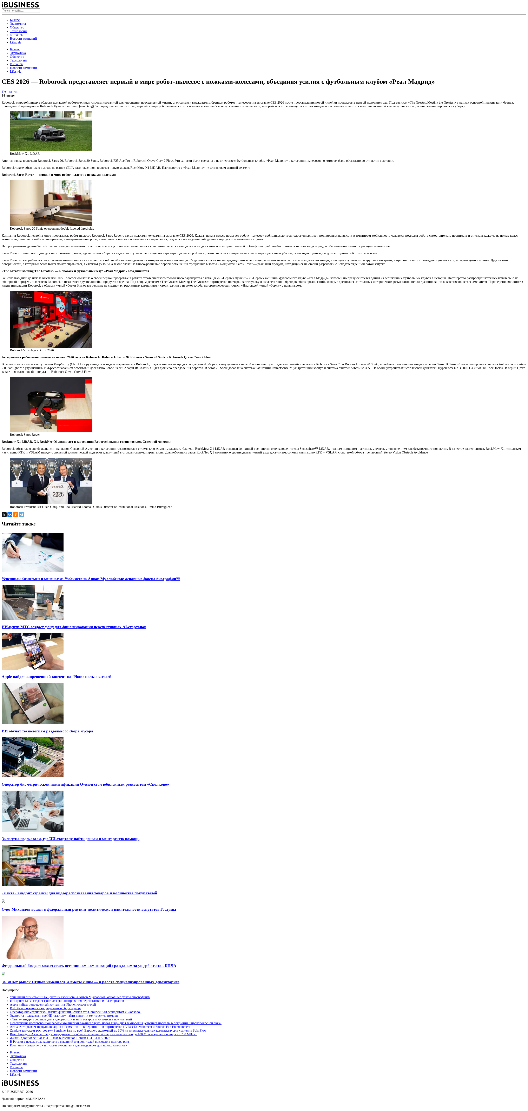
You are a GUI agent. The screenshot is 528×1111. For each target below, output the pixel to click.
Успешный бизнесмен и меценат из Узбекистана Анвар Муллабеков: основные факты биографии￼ (91, 579)
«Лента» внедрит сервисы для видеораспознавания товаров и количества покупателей (79, 893)
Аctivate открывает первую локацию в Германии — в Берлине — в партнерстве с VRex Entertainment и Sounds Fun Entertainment (100, 1026)
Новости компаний (23, 38)
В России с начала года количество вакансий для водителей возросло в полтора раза (69, 1041)
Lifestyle (15, 42)
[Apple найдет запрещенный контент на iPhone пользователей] (33, 669)
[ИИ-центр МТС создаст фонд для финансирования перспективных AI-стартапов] (33, 619)
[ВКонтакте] (9, 514)
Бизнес (15, 20)
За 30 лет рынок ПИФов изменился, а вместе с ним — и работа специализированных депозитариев (90, 982)
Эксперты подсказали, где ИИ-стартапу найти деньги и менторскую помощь (70, 839)
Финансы (16, 35)
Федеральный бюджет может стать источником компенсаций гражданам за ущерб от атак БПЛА (89, 965)
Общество (17, 27)
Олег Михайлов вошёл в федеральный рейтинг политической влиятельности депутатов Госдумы (89, 909)
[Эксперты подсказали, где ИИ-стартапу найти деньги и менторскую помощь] (33, 830)
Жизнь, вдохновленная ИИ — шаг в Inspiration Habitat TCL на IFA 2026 (60, 1038)
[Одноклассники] (15, 514)
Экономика (18, 23)
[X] (4, 514)
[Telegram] (21, 514)
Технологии (18, 31)
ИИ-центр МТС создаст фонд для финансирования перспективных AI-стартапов (74, 627)
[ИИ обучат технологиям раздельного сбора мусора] (33, 723)
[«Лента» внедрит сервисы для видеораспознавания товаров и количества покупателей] (33, 885)
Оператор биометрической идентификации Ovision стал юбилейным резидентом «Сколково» (85, 784)
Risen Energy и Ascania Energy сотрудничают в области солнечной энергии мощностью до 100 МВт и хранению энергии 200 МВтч (103, 1034)
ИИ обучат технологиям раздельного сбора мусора (47, 731)
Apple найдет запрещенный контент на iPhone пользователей (56, 676)
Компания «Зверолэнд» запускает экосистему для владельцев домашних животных (68, 1045)
